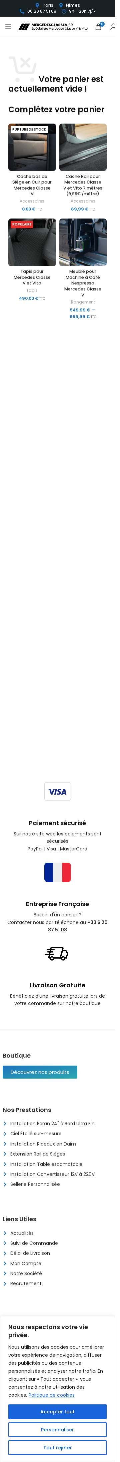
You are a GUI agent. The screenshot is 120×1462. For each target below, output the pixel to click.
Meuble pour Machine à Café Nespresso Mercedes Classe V (82, 283)
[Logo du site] (53, 26)
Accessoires (32, 201)
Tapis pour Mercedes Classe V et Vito (32, 277)
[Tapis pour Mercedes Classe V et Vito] (32, 242)
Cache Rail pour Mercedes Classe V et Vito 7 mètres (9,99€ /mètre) (82, 185)
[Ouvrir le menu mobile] (8, 26)
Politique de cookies (52, 1395)
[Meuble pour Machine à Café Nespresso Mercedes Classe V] (83, 242)
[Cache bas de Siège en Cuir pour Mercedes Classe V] (32, 147)
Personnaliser (57, 1429)
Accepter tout (57, 1411)
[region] (57, 1389)
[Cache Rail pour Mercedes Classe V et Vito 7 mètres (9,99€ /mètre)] (83, 147)
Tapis (32, 290)
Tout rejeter (57, 1447)
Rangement (83, 302)
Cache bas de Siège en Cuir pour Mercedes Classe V (32, 185)
